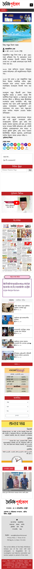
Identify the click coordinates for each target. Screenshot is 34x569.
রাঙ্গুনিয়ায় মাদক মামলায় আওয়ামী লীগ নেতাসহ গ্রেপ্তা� (22, 342)
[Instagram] (22, 144)
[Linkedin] (11, 144)
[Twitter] (8, 144)
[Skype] (4, 148)
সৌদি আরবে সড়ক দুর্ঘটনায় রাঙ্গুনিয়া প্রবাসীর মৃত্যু (22, 307)
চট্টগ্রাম (17, 525)
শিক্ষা (22, 527)
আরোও (16, 364)
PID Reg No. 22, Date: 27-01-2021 (16, 540)
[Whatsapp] (18, 144)
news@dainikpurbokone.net (19, 535)
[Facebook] (4, 144)
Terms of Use (21, 538)
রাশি (18, 527)
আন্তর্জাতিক (20, 522)
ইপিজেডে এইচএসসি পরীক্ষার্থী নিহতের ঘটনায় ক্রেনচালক (22, 354)
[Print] (29, 144)
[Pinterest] (15, 144)
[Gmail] (11, 148)
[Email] (8, 148)
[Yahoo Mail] (25, 144)
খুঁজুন (30, 170)
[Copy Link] (15, 148)
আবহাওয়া (12, 525)
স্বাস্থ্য (20, 529)
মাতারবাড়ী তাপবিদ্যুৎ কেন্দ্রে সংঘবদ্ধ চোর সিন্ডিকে (22, 331)
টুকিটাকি (13, 527)
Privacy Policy (11, 538)
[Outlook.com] (18, 148)
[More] (22, 148)
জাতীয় (22, 525)
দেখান (17, 415)
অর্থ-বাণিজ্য (13, 522)
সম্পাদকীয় (14, 529)
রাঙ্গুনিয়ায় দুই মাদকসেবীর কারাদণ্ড (21, 319)
